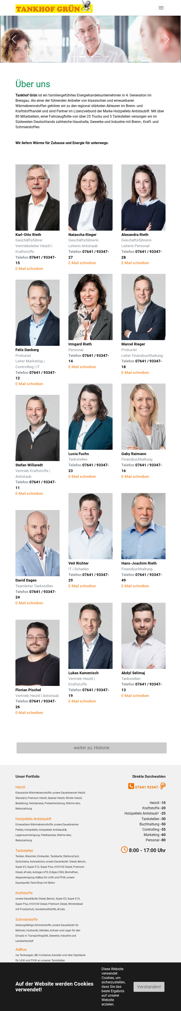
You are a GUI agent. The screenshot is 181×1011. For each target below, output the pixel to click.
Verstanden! (149, 986)
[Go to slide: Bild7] (74, 56)
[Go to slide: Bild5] (98, 56)
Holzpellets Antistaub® (33, 819)
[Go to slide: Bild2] (90, 56)
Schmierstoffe (26, 919)
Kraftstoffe (23, 893)
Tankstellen (24, 851)
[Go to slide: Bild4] (82, 56)
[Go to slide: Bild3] (106, 56)
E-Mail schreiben (29, 268)
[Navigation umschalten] (161, 7)
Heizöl (20, 787)
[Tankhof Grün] (54, 6)
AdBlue (20, 949)
